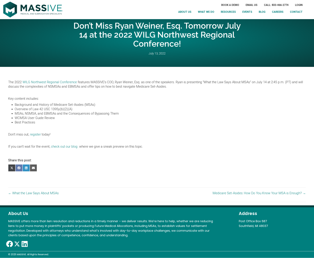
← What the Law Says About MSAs (33, 193)
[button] (9, 244)
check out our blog (64, 146)
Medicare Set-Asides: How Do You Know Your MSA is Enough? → (259, 193)
